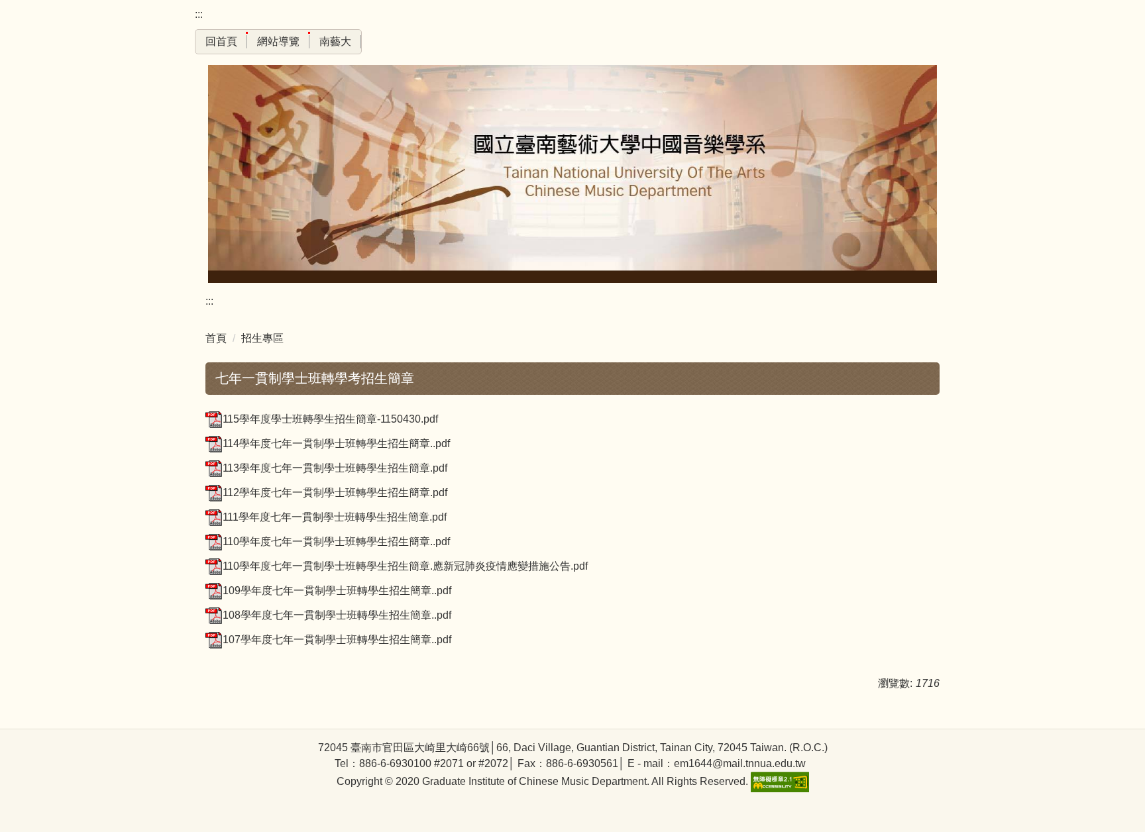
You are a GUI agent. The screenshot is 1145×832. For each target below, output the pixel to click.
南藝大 (335, 41)
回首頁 (221, 41)
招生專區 (262, 338)
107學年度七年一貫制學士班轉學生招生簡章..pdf (337, 639)
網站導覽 (278, 41)
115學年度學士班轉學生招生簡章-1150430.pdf (330, 419)
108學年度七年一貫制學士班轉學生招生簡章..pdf (337, 615)
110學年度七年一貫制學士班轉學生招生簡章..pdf (336, 541)
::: (199, 14)
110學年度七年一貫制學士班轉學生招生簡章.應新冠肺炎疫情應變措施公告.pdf (405, 566)
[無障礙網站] (778, 781)
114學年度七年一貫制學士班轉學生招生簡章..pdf (336, 443)
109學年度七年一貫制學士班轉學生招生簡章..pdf (337, 590)
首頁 (216, 338)
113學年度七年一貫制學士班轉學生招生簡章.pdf (335, 468)
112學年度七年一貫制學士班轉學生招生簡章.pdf (335, 492)
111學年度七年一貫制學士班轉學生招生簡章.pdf (335, 517)
